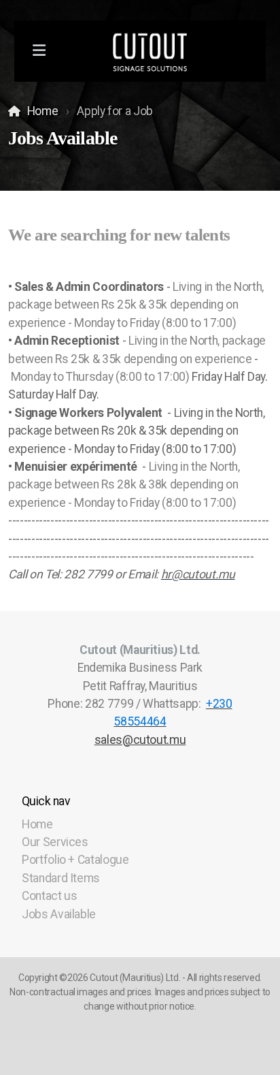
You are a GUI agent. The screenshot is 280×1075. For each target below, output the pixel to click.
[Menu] (39, 51)
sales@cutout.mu (140, 740)
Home (42, 111)
